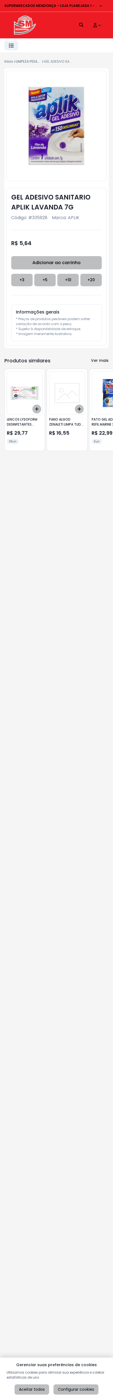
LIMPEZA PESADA (29, 61)
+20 (91, 280)
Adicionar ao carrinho (56, 262)
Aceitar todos (32, 1389)
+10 (68, 280)
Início (8, 61)
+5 (45, 280)
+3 (21, 280)
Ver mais (100, 360)
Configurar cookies (76, 1389)
